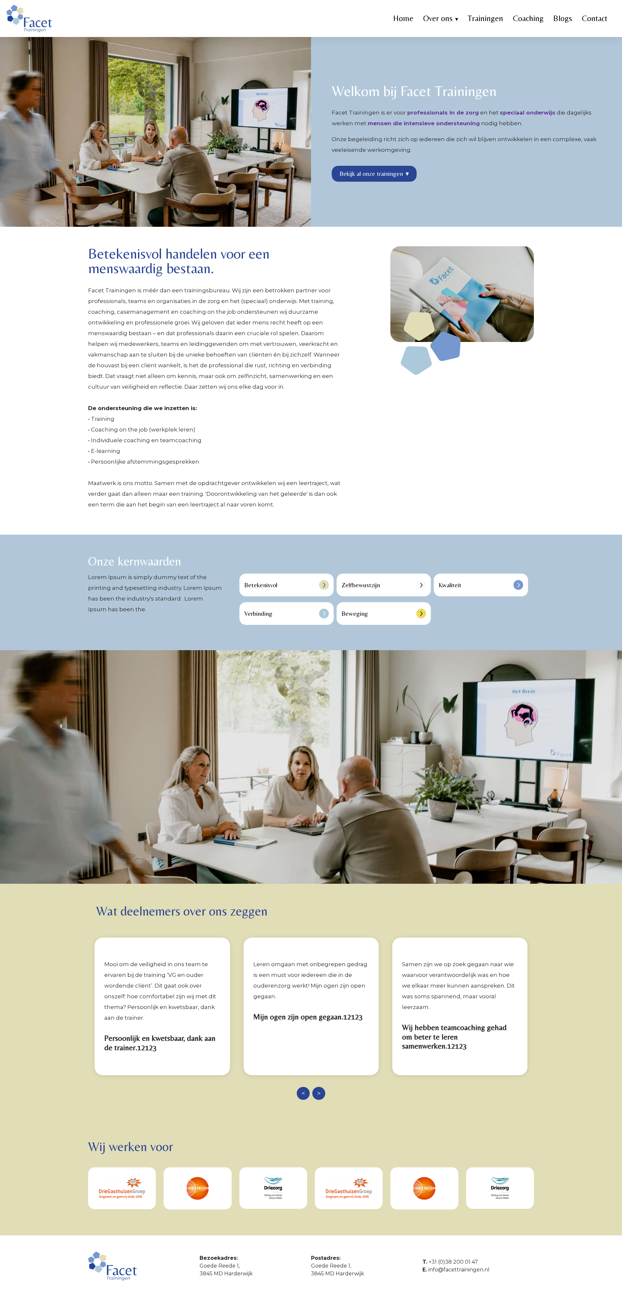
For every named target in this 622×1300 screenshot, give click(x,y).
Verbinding (258, 613)
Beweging (354, 613)
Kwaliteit (450, 585)
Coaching (528, 18)
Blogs (562, 18)
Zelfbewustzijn (360, 585)
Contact (594, 18)
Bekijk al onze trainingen (374, 173)
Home (403, 18)
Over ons (438, 18)
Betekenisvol (260, 585)
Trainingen (485, 18)
